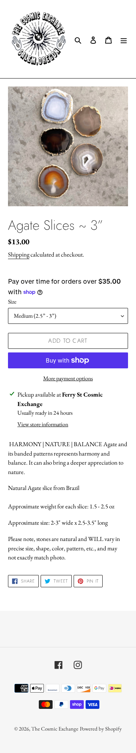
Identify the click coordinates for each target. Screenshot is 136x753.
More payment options (68, 378)
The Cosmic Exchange (54, 728)
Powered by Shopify (101, 728)
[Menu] (123, 38)
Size (12, 301)
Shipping (18, 254)
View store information (42, 424)
